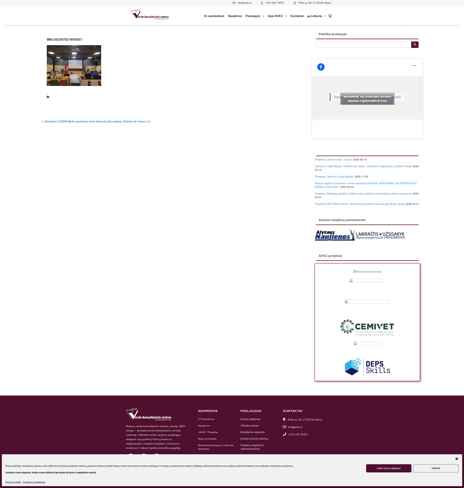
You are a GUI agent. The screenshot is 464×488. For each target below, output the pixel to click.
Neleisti (436, 468)
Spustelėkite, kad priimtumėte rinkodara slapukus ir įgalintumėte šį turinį (367, 98)
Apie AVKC (275, 16)
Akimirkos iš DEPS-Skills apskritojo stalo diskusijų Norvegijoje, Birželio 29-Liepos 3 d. (96, 121)
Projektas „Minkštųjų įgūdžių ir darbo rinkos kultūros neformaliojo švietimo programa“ (363, 193)
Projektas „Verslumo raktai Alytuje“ (334, 176)
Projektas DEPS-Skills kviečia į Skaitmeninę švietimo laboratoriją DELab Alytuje (360, 204)
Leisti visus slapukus (389, 468)
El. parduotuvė (214, 16)
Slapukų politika (13, 481)
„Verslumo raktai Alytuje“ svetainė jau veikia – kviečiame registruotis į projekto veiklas (363, 166)
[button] (457, 459)
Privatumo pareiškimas (34, 481)
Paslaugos (253, 16)
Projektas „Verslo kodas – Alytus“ (333, 159)
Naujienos (235, 16)
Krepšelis (330, 16)
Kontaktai (297, 16)
